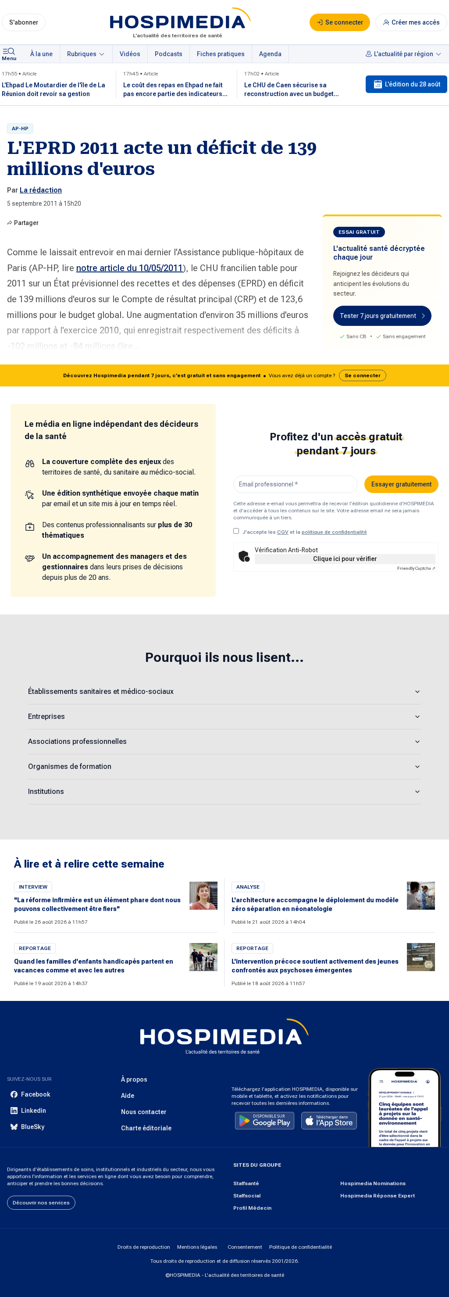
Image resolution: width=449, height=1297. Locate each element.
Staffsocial (246, 1196)
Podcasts (168, 53)
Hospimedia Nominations (373, 1183)
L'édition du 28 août (412, 84)
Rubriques (81, 53)
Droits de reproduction (144, 1247)
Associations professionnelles (77, 741)
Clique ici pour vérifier (345, 558)
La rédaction (41, 190)
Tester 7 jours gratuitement (378, 315)
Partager (26, 222)
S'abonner (23, 22)
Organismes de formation (69, 766)
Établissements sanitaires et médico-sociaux (101, 691)
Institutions (46, 791)
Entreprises (46, 716)
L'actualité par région (403, 53)
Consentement (245, 1247)
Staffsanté (246, 1183)
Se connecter (363, 375)
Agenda (270, 53)
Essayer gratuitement (401, 484)
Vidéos (130, 53)
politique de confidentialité (334, 532)
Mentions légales (197, 1247)
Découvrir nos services (41, 1203)
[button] (224, 375)
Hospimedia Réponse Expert (377, 1196)
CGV (283, 532)
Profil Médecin (252, 1208)
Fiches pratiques (221, 53)
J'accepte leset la (304, 532)
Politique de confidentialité (300, 1247)
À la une (41, 53)
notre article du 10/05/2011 (129, 268)
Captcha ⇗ (416, 568)
